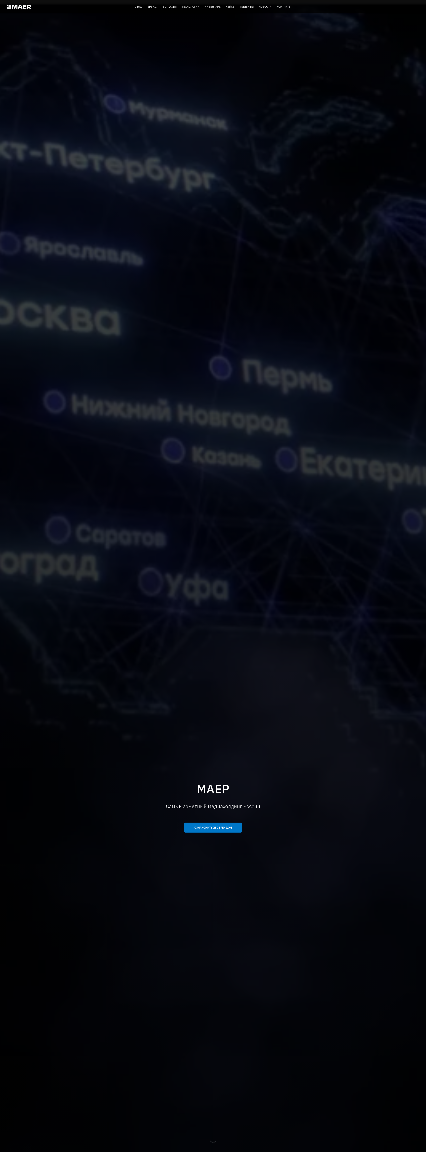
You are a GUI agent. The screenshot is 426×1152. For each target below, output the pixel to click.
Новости (265, 6)
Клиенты (247, 6)
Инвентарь (213, 6)
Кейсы (230, 6)
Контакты (284, 6)
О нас (138, 6)
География (169, 6)
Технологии (191, 6)
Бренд (152, 6)
